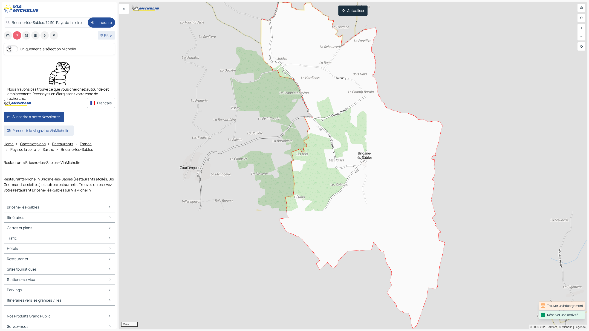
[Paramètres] (581, 18)
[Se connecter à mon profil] (581, 8)
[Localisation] (581, 46)
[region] (353, 165)
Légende (580, 327)
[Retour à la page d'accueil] (22, 9)
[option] (8, 35)
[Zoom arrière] (581, 36)
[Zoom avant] (581, 28)
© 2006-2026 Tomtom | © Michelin (551, 327)
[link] (562, 306)
